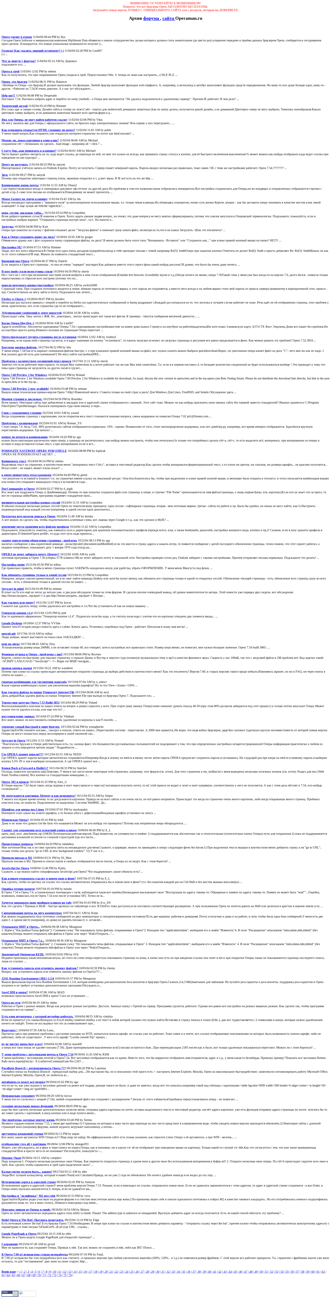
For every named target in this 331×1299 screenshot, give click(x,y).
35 (183, 1271)
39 (204, 1271)
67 (23, 1275)
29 (152, 1271)
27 (142, 1271)
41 (214, 1271)
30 (157, 1271)
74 (59, 1275)
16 (85, 1271)
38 (199, 1271)
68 (28, 1275)
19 (100, 1271)
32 (168, 1271)
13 (69, 1271)
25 (132, 1271)
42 (219, 1271)
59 (307, 1271)
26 (137, 1271)
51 (266, 1271)
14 (75, 1271)
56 (292, 1271)
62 (323, 1271)
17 (90, 1271)
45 (235, 1271)
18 (95, 1271)
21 (111, 1271)
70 (39, 1275)
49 (256, 1271)
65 (13, 1275)
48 (250, 1271)
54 (281, 1271)
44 (230, 1271)
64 (8, 1275)
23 (121, 1271)
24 (126, 1271)
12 (64, 1271)
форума (151, 18)
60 (313, 1271)
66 (18, 1275)
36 (188, 1271)
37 (194, 1271)
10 (54, 1271)
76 (70, 1275)
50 (261, 1271)
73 (54, 1275)
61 (318, 1271)
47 (245, 1271)
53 (276, 1271)
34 (178, 1271)
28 (147, 1271)
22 (116, 1271)
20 (106, 1271)
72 (49, 1275)
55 (287, 1271)
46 (240, 1271)
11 (59, 1271)
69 (34, 1275)
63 (3, 1275)
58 (302, 1271)
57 (297, 1271)
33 (173, 1271)
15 (80, 1271)
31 (163, 1271)
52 (271, 1271)
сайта (168, 18)
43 (225, 1271)
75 (65, 1275)
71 (44, 1275)
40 (209, 1271)
